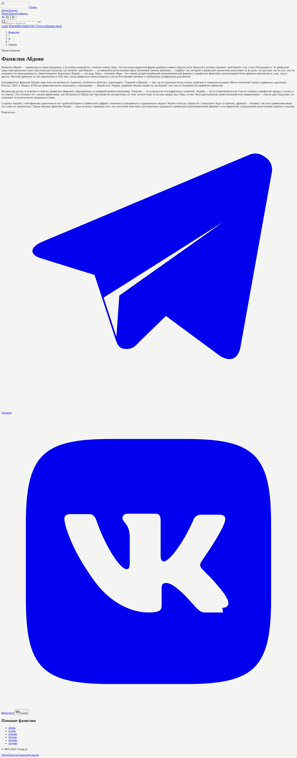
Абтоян (12, 737)
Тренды (12, 10)
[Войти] (2, 17)
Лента (4, 10)
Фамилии (13, 32)
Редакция (33, 755)
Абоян (12, 727)
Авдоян (12, 740)
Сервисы (22, 13)
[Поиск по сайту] (7, 17)
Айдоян (12, 743)
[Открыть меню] (13, 17)
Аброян (12, 734)
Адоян (12, 730)
